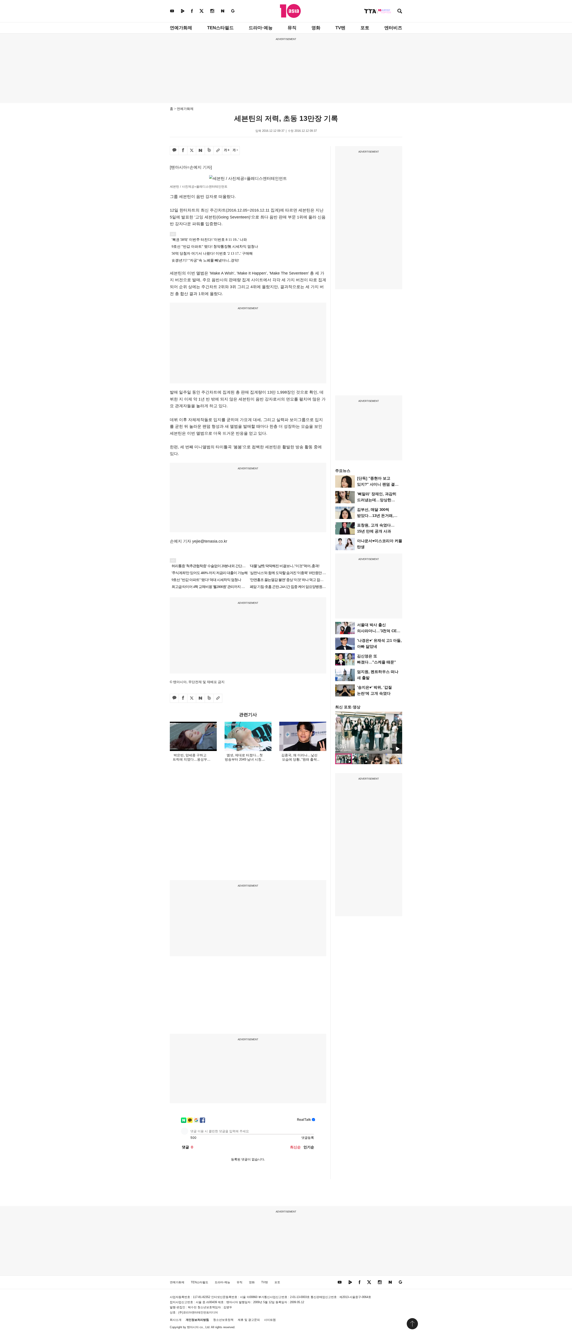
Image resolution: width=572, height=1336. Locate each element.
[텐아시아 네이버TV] (182, 11)
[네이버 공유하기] (200, 150)
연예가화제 (181, 27)
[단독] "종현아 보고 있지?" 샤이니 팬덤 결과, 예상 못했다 (378, 484)
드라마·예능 (261, 27)
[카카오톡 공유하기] (174, 150)
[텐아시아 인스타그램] (212, 11)
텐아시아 (193, 1327)
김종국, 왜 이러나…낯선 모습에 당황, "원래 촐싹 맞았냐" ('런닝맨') (299, 759)
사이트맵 (270, 1319)
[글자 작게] (235, 150)
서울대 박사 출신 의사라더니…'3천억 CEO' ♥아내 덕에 (378, 631)
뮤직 (292, 27)
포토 (364, 27)
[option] (368, 733)
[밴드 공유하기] (209, 150)
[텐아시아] (290, 11)
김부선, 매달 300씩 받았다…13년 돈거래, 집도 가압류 (375, 516)
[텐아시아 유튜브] (172, 11)
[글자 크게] (226, 150)
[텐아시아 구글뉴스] (233, 11)
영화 (315, 27)
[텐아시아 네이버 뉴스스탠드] (222, 11)
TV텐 (340, 27)
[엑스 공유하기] (191, 150)
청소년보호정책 (223, 1319)
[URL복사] (217, 150)
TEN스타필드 (220, 27)
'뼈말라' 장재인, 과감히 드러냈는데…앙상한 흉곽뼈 (376, 500)
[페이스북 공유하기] (183, 150)
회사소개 (175, 1319)
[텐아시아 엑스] (202, 11)
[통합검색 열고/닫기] (399, 11)
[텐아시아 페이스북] (192, 11)
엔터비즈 (393, 27)
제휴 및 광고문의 (249, 1319)
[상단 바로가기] (412, 1323)
